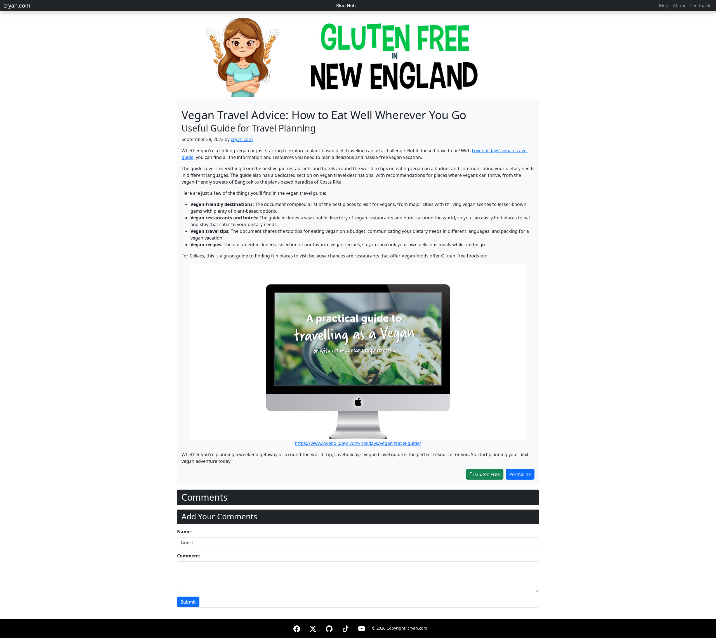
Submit (188, 602)
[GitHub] (329, 627)
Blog (663, 6)
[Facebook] (296, 627)
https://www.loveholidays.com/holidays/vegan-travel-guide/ (358, 443)
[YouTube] (361, 627)
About (679, 6)
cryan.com (16, 5)
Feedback (700, 6)
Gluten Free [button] (487, 474)
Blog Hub (346, 6)
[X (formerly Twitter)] (313, 627)
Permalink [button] (520, 474)
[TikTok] (345, 627)
